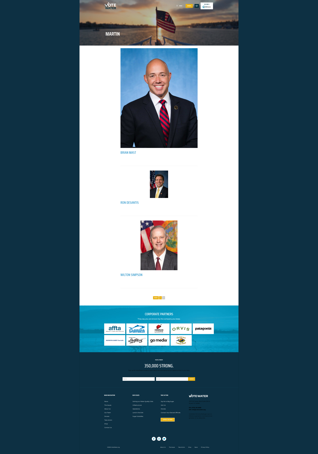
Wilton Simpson (131, 274)
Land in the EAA (138, 412)
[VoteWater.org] (110, 6)
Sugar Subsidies (138, 416)
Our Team (107, 412)
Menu (180, 6)
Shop (106, 424)
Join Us (163, 405)
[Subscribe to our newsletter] (196, 6)
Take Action (108, 420)
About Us (107, 409)
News (106, 401)
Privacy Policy (205, 447)
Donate (189, 6)
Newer (156, 298)
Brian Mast (128, 152)
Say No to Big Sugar (167, 401)
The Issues (107, 405)
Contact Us (108, 427)
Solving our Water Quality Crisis (143, 401)
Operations (136, 409)
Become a (206, 4)
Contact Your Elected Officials (170, 412)
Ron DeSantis (129, 202)
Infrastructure (137, 405)
